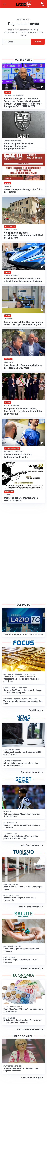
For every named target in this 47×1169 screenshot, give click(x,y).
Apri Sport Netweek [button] (31, 845)
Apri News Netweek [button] (31, 772)
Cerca (38, 41)
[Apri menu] (5, 4)
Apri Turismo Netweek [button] (29, 906)
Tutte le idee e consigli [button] (30, 1077)
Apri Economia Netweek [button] (29, 1029)
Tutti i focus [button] (35, 710)
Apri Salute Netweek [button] (30, 968)
